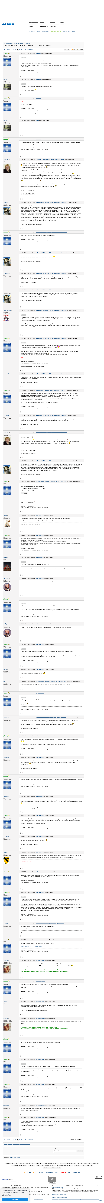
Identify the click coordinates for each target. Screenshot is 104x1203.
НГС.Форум (6, 43)
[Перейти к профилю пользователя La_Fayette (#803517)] (7, 591)
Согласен (15, 1199)
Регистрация (45, 31)
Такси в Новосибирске (25, 43)
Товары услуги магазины (14, 43)
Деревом (81, 49)
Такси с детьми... (39, 939)
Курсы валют (44, 26)
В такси (37, 120)
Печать (68, 49)
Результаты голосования (27, 495)
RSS (74, 49)
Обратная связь (76, 1172)
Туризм (42, 22)
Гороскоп (52, 22)
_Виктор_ (11, 1157)
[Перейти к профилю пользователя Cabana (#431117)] (6, 863)
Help (69, 1172)
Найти (38, 31)
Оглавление (32, 31)
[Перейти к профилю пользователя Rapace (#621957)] (7, 215)
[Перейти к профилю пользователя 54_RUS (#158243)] (7, 90)
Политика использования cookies (59, 1197)
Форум (31, 26)
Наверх (100, 1200)
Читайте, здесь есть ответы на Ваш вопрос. (31, 946)
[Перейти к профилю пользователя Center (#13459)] (7, 570)
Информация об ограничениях (59, 1194)
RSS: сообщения (39, 1172)
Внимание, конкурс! (56, 31)
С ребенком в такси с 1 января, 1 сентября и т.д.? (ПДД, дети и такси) (51, 481)
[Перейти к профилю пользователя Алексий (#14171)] (7, 973)
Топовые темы (66, 31)
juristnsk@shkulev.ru (38, 1199)
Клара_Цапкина (17, 1157)
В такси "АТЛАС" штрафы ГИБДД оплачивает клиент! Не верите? (50, 159)
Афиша (42, 24)
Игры (62, 22)
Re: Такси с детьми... (40, 960)
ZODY (62, 24)
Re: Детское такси (40, 515)
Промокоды (53, 26)
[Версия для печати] (20, 76)
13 (25, 49)
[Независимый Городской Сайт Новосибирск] (8, 25)
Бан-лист (57, 1172)
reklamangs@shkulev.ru (57, 1187)
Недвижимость (33, 22)
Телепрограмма (54, 24)
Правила (63, 1172)
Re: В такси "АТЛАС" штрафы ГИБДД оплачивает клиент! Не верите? (51, 202)
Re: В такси (38, 53)
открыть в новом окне (59, 1153)
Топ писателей (49, 1172)
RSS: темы (28, 1172)
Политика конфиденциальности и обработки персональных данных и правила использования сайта (75, 1199)
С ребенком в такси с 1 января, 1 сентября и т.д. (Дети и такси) (50, 923)
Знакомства (32, 24)
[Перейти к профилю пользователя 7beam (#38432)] (7, 527)
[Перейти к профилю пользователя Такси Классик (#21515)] (6, 321)
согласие (17, 1194)
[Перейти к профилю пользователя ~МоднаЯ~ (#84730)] (7, 172)
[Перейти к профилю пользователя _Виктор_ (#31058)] (7, 66)
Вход (73, 31)
